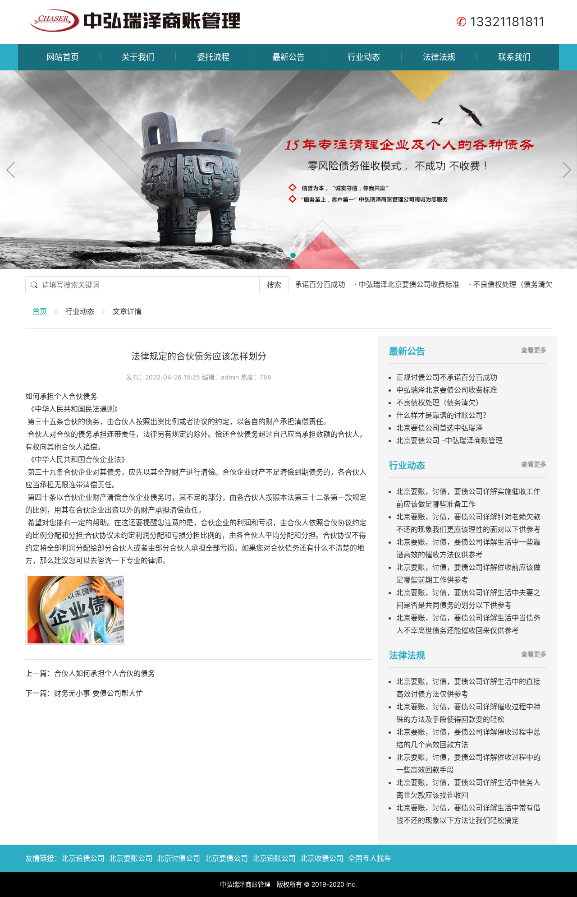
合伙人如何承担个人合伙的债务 (104, 673)
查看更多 (533, 350)
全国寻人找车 (369, 858)
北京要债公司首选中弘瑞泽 (439, 427)
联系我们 (514, 57)
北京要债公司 (226, 858)
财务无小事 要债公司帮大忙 (98, 693)
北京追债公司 (83, 858)
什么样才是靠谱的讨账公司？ (443, 415)
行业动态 (364, 57)
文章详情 (127, 311)
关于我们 (138, 57)
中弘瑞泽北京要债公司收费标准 (446, 389)
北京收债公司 (321, 858)
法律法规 (439, 57)
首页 (39, 311)
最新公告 (288, 57)
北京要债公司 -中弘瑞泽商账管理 (449, 440)
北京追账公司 (274, 858)
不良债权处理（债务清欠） (439, 402)
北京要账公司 (130, 858)
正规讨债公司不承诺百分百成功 (446, 377)
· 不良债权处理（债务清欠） (490, 284)
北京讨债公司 (178, 858)
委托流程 (213, 57)
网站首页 (62, 57)
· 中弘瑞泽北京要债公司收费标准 (383, 284)
